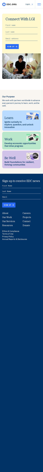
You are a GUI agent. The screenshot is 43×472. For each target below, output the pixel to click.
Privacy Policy (8, 236)
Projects (27, 217)
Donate (26, 225)
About (5, 213)
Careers (26, 213)
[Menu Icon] (39, 4)
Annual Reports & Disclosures (14, 239)
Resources (7, 225)
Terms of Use (7, 234)
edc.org (9, 4)
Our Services (8, 221)
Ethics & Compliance (10, 231)
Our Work (7, 217)
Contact (26, 221)
